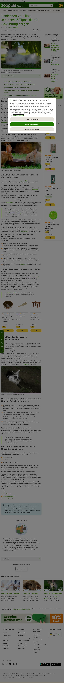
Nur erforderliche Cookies (32, 129)
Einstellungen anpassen (32, 119)
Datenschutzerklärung (18, 115)
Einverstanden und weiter (32, 124)
